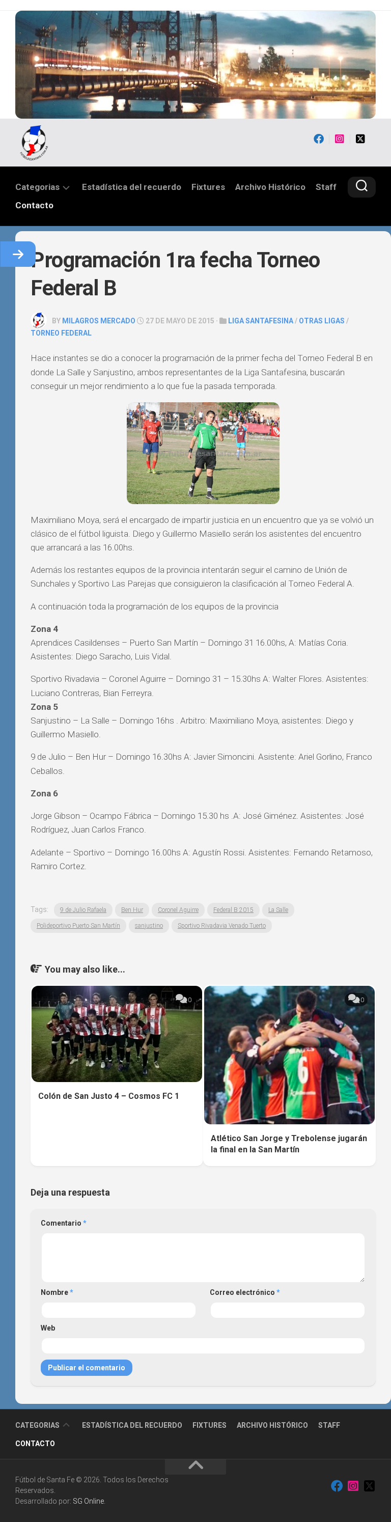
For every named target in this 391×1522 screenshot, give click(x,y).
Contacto (34, 205)
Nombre (57, 1292)
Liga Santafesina (260, 321)
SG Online (88, 1501)
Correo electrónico (245, 1292)
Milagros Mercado (98, 321)
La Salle (278, 910)
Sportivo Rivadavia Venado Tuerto (222, 925)
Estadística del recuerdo (131, 187)
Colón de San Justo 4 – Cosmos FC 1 (108, 1096)
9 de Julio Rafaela (83, 910)
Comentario (64, 1223)
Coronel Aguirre (178, 910)
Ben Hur (132, 910)
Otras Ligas (322, 321)
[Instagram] (339, 139)
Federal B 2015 (233, 910)
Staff (326, 187)
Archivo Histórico (270, 187)
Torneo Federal (61, 333)
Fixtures (208, 187)
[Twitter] (360, 139)
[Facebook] (319, 139)
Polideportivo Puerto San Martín (78, 925)
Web (48, 1328)
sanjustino (149, 925)
